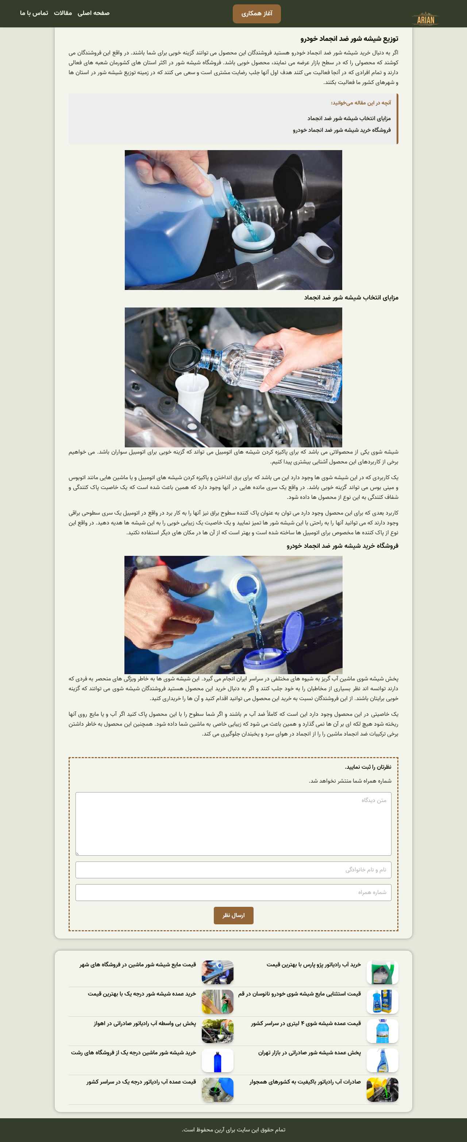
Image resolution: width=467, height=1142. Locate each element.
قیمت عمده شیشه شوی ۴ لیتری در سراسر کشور (306, 1023)
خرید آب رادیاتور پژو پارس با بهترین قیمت (314, 965)
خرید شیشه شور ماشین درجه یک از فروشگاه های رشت (133, 1053)
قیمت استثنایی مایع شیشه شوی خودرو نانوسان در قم (299, 994)
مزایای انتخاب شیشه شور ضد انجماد (349, 118)
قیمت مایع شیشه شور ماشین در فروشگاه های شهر (138, 965)
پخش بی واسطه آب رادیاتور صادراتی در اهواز (145, 1023)
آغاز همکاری (257, 13)
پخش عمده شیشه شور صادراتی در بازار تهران (309, 1053)
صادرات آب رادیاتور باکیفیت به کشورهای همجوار (305, 1082)
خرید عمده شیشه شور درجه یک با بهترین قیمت (142, 994)
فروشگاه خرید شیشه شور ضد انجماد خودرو (342, 130)
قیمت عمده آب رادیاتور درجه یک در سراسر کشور (141, 1082)
